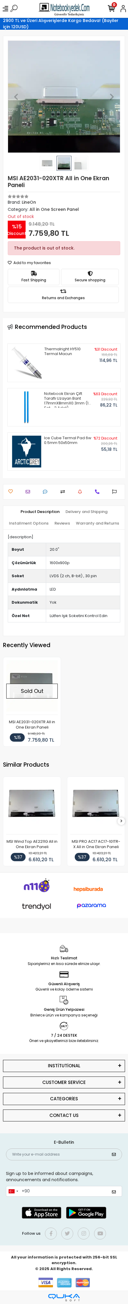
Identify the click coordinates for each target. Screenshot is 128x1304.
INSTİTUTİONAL (64, 1066)
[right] (121, 821)
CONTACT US (64, 1115)
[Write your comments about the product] (46, 491)
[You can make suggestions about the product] (116, 491)
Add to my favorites (32, 263)
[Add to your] (64, 491)
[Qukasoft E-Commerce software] (64, 1297)
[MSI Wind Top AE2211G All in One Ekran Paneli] (32, 807)
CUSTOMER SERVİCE (64, 1082)
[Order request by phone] (98, 491)
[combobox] (13, 1191)
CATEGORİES (64, 1099)
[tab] (40, 512)
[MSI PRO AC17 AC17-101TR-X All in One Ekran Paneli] (96, 807)
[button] (16, 96)
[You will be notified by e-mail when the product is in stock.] (81, 491)
